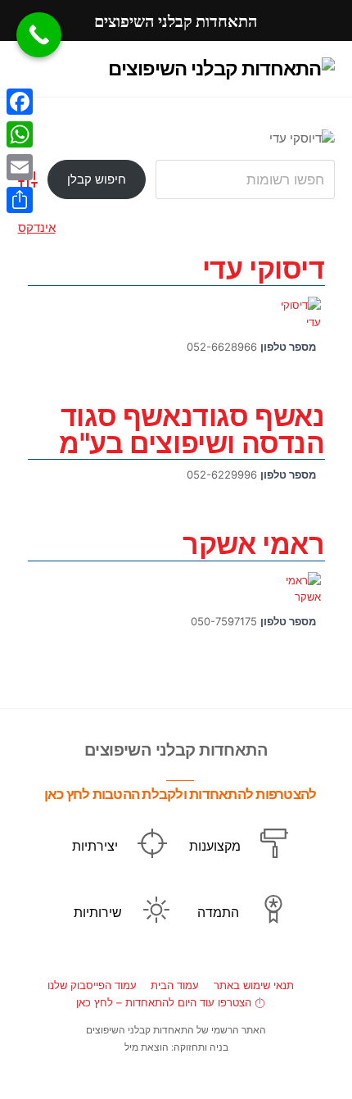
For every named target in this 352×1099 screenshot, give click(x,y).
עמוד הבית (175, 985)
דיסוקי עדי (263, 268)
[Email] (19, 167)
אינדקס (37, 227)
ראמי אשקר (253, 544)
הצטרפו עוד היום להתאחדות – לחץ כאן (165, 1002)
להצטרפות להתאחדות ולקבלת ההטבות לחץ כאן (180, 793)
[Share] (19, 200)
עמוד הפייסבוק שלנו (92, 985)
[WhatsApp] (19, 134)
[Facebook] (19, 101)
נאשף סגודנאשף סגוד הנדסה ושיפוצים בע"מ (191, 429)
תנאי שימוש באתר (254, 985)
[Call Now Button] (38, 34)
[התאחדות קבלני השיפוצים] (221, 68)
